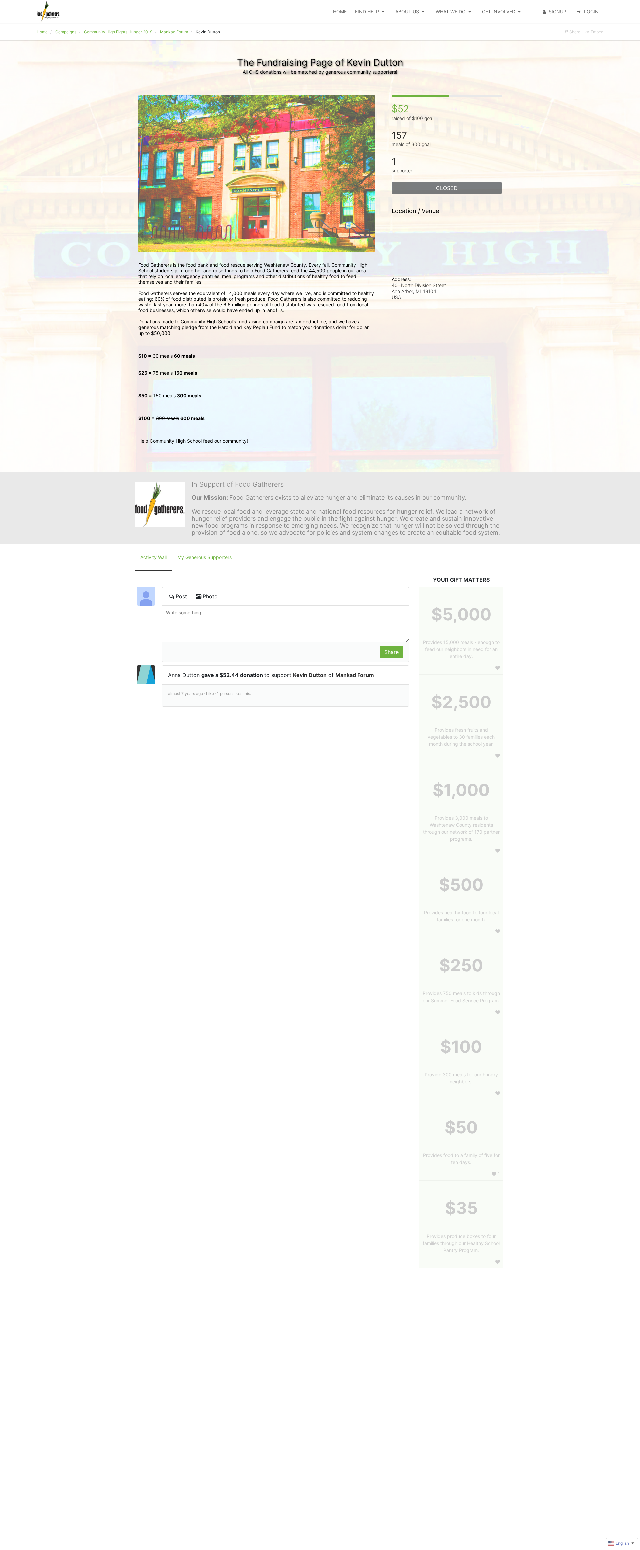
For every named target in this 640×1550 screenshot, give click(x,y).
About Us (407, 11)
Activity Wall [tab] (153, 557)
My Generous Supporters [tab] (204, 557)
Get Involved (498, 11)
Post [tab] (181, 596)
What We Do (451, 11)
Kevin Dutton (310, 675)
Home (340, 11)
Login (591, 11)
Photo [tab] (210, 596)
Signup (557, 11)
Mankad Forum (354, 675)
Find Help (367, 11)
